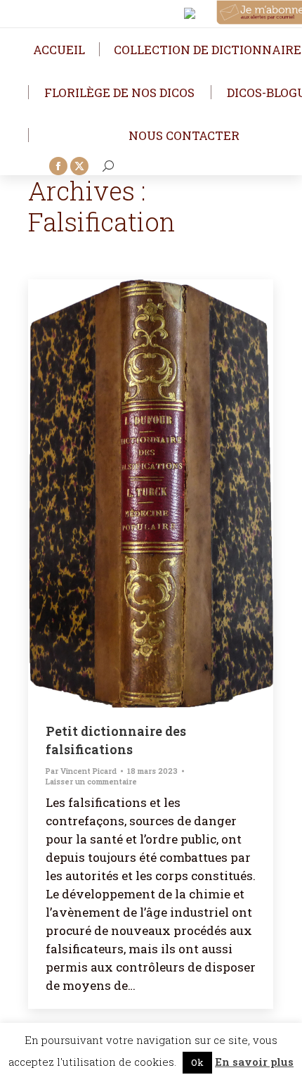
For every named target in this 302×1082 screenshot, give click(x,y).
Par (81, 770)
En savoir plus (254, 1062)
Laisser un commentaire (91, 781)
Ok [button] (197, 1062)
